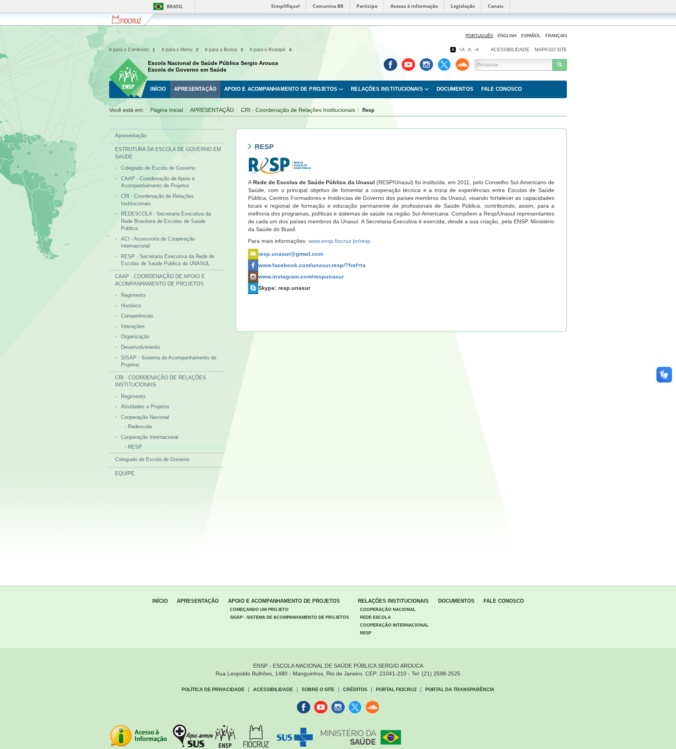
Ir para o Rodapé (270, 49)
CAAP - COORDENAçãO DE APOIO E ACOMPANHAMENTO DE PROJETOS (160, 280)
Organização (135, 336)
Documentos (455, 89)
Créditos (355, 689)
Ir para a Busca (224, 49)
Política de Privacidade (213, 689)
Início (158, 89)
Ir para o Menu (180, 49)
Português (479, 35)
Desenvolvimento (140, 347)
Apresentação (195, 89)
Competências (137, 316)
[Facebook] (390, 64)
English (507, 35)
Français (556, 35)
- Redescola (138, 426)
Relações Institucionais (386, 89)
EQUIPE (125, 473)
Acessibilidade (510, 49)
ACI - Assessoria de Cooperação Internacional (158, 242)
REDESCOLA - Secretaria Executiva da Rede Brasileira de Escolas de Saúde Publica (166, 221)
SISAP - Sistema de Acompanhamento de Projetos (168, 361)
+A (462, 49)
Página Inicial (166, 110)
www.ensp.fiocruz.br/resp (339, 241)
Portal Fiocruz (396, 689)
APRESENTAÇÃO (212, 110)
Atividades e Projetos (145, 407)
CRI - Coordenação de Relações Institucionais (298, 110)
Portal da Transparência (459, 689)
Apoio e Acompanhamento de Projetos (280, 89)
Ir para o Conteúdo (132, 49)
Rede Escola (375, 617)
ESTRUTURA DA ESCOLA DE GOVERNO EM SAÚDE (168, 153)
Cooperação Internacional (149, 437)
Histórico (131, 306)
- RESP (133, 447)
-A (476, 49)
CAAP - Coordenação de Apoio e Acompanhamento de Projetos (158, 182)
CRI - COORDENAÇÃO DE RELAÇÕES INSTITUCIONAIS (160, 381)
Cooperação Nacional (145, 417)
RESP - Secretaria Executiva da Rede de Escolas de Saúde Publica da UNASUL (167, 260)
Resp (365, 632)
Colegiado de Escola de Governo (158, 168)
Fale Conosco (501, 89)
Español (531, 35)
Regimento (133, 295)
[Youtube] (408, 64)
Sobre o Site (318, 689)
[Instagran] (426, 64)
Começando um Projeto (259, 609)
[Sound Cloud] (462, 64)
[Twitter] (444, 64)
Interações (133, 326)
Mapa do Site (551, 49)
